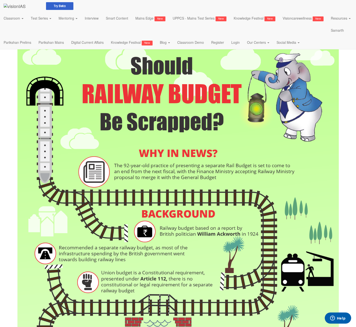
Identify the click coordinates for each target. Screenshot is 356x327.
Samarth (337, 30)
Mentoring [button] (67, 18)
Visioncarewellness (302, 18)
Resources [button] (339, 18)
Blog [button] (164, 42)
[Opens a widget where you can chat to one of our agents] (338, 318)
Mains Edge (149, 18)
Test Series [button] (40, 18)
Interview (92, 18)
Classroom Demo (190, 42)
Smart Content (117, 18)
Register (217, 42)
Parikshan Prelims (17, 42)
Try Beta (60, 6)
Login (235, 42)
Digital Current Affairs (87, 42)
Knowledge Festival (253, 18)
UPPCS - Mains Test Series (198, 18)
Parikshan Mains (51, 42)
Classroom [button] (12, 18)
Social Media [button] (287, 42)
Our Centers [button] (257, 42)
